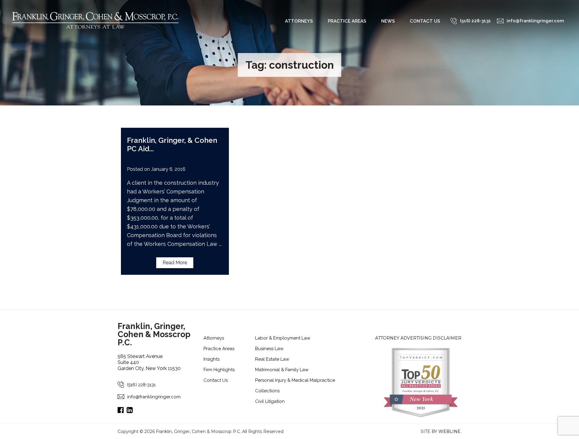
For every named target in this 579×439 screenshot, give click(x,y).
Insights (212, 359)
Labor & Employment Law (282, 338)
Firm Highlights (219, 369)
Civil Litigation (270, 401)
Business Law (269, 348)
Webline (449, 431)
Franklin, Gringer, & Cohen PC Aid (172, 144)
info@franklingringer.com (154, 397)
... (151, 148)
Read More (175, 262)
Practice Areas (347, 21)
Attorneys (299, 21)
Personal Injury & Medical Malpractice (295, 380)
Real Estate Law (272, 359)
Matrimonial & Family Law (281, 369)
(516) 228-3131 (141, 384)
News (388, 21)
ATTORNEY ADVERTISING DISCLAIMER (418, 338)
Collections (267, 391)
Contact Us (425, 21)
